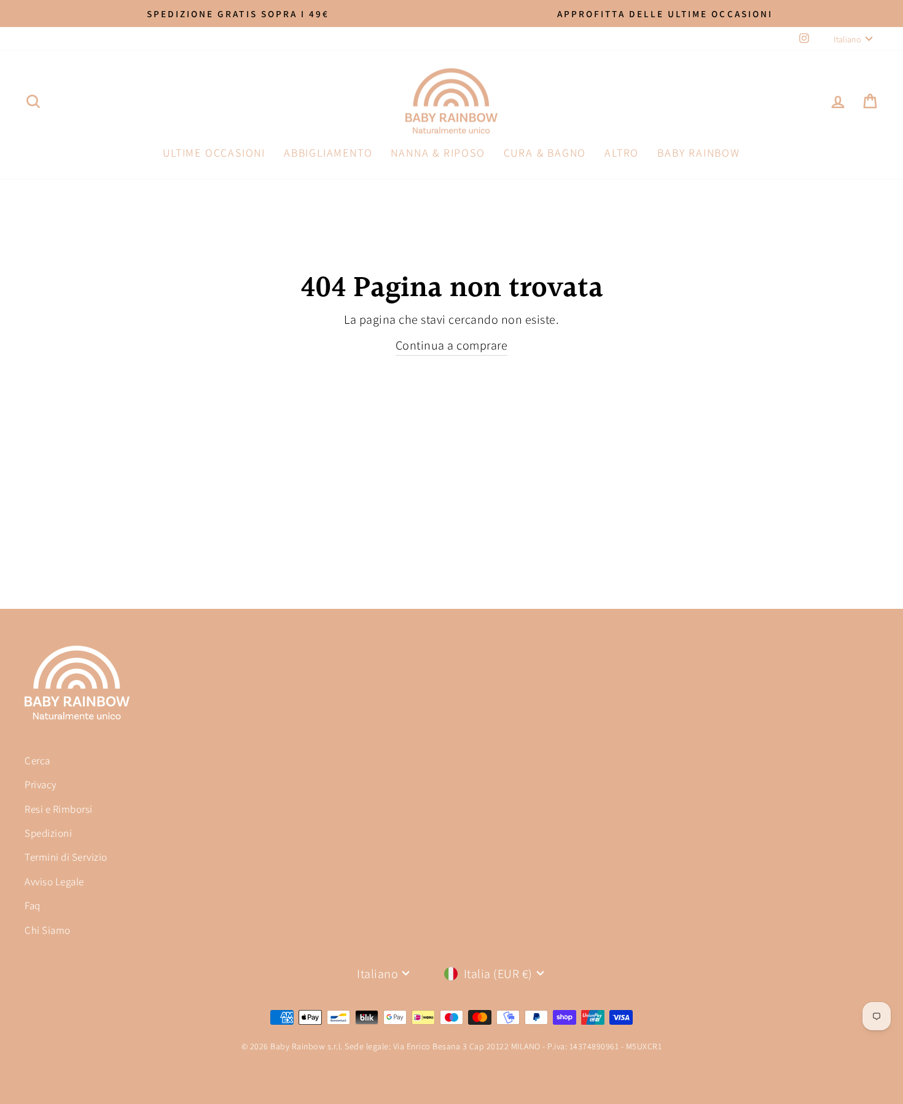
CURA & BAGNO (545, 153)
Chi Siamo (48, 930)
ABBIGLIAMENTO (328, 153)
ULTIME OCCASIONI (214, 153)
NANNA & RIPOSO (438, 153)
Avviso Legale (54, 881)
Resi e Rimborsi (59, 809)
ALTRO (621, 153)
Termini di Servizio (66, 857)
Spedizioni (48, 833)
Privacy (41, 784)
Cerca (37, 760)
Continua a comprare (452, 345)
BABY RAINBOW (698, 153)
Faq (33, 905)
